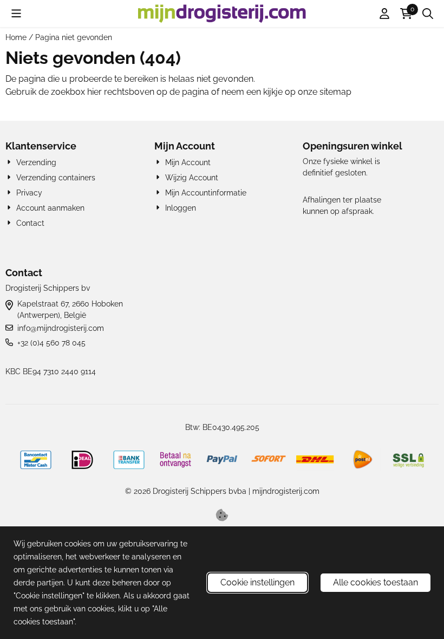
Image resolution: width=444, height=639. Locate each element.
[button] (16, 13)
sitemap (335, 92)
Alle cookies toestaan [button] (375, 582)
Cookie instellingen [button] (257, 582)
